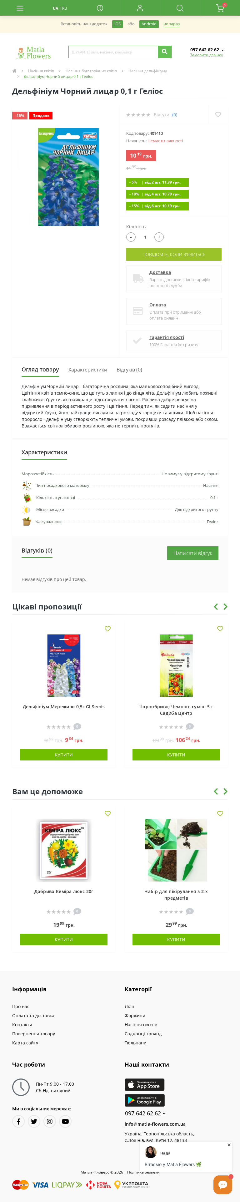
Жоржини (135, 1015)
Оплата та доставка (33, 1015)
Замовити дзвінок (206, 55)
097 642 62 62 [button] (143, 1113)
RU (64, 8)
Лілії (129, 1006)
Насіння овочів (141, 1025)
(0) (174, 115)
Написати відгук (192, 553)
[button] (140, 8)
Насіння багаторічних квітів (91, 70)
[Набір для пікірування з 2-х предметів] (176, 850)
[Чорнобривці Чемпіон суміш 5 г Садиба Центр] (176, 665)
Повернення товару (33, 1034)
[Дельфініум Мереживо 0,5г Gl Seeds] (63, 665)
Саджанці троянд (143, 1034)
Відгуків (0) (129, 369)
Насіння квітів (41, 70)
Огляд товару (40, 369)
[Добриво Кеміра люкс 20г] (63, 850)
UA (55, 8)
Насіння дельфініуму (147, 70)
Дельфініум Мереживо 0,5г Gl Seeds (64, 707)
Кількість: (136, 227)
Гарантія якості (166, 337)
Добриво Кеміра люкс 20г (63, 891)
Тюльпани (136, 1043)
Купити (64, 755)
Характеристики (87, 369)
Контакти (22, 1025)
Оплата (157, 305)
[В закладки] (108, 629)
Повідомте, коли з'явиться (173, 254)
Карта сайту (25, 1043)
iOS (117, 24)
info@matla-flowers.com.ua (155, 1124)
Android (149, 24)
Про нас (20, 1006)
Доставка (160, 272)
